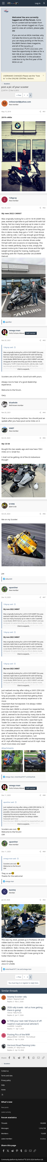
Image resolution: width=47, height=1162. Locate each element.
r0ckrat (9, 1013)
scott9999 (10, 1026)
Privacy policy (6, 1080)
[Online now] (6, 335)
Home (3, 1090)
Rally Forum (17, 1013)
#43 (44, 340)
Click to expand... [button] (23, 369)
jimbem (10, 999)
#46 (44, 514)
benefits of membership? (22, 47)
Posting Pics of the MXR (18, 1034)
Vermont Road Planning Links (21, 1045)
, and (20, 777)
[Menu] (3, 3)
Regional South (19, 999)
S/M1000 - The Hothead (27, 1037)
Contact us (5, 1071)
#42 (44, 208)
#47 (44, 597)
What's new (6, 1102)
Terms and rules (7, 1076)
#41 (44, 112)
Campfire (18, 1026)
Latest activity (6, 1112)
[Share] (40, 111)
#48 (44, 795)
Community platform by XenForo (22, 1159)
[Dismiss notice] (43, 75)
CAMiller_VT (11, 1048)
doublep (43, 1139)
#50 (44, 900)
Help (3, 1085)
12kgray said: (8, 347)
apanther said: (8, 802)
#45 (44, 438)
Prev (19, 95)
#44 (44, 412)
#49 (44, 852)
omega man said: (9, 858)
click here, (34, 48)
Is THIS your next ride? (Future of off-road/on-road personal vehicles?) (24, 1022)
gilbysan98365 (12, 1037)
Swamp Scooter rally (17, 996)
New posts (5, 1107)
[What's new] (44, 3)
